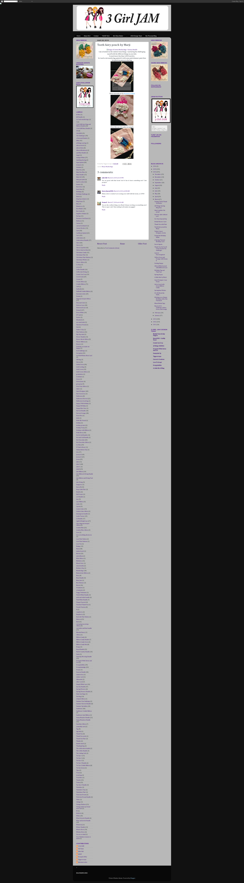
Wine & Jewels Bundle (82, 818)
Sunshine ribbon (81, 724)
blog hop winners (81, 199)
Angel (78, 155)
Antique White (80, 157)
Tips (77, 770)
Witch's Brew (80, 829)
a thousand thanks (81, 138)
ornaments (79, 590)
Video (78, 799)
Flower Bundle (80, 337)
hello (77, 418)
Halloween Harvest (82, 398)
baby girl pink (80, 179)
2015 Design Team (136, 36)
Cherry (78, 245)
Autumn (78, 167)
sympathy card (80, 726)
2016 (155, 166)
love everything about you (84, 535)
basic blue (79, 189)
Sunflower (79, 708)
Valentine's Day (80, 790)
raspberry (79, 612)
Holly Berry (79, 432)
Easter (78, 317)
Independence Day (81, 449)
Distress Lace (80, 305)
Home (78, 36)
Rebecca (78, 619)
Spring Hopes (159, 274)
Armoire (78, 165)
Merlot (78, 553)
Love (77, 532)
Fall (77, 327)
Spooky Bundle (80, 686)
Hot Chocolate (80, 440)
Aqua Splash (80, 162)
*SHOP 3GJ (106, 36)
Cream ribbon (80, 281)
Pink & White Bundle (82, 595)
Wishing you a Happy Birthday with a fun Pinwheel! (161, 299)
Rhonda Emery (80, 632)
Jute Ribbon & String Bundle (84, 474)
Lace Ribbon (79, 501)
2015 (155, 169)
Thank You (79, 734)
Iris (77, 452)
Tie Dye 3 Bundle (81, 763)
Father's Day (80, 329)
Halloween (79, 396)
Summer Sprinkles (81, 706)
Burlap (78, 216)
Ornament (79, 587)
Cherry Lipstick (81, 247)
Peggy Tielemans (81, 592)
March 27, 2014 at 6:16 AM (116, 202)
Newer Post (102, 244)
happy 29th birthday (82, 403)
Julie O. (78, 466)
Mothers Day (80, 568)
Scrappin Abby (82, 856)
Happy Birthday (81, 406)
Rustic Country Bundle (83, 651)
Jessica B (78, 454)
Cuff (77, 286)
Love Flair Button (81, 539)
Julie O (78, 464)
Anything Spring (81, 160)
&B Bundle (79, 117)
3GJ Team (81, 848)
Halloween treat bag (82, 401)
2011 (155, 324)
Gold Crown (79, 369)
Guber (78, 389)
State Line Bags (80, 694)
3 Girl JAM (81, 846)
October (157, 180)
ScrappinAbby (80, 665)
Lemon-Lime (80, 509)
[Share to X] (127, 164)
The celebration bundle (83, 748)
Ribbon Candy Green (82, 642)
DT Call (78, 315)
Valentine (79, 787)
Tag (77, 729)
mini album (79, 556)
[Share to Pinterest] (131, 164)
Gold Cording (80, 367)
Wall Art (78, 813)
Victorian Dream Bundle (83, 797)
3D (77, 131)
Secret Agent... (159, 244)
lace (77, 499)
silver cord (79, 682)
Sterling (78, 696)
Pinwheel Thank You (82, 604)
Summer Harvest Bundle (83, 703)
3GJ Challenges (80, 135)
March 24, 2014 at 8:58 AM (122, 191)
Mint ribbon (79, 558)
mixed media (80, 566)
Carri (77, 235)
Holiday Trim (80, 427)
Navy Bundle (80, 578)
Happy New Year (81, 408)
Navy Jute (79, 580)
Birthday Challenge (82, 194)
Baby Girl (79, 177)
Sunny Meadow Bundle (83, 717)
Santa (77, 654)
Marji (103, 166)
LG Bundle (79, 518)
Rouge (78, 647)
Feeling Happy (159, 263)
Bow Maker (79, 208)
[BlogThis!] (125, 164)
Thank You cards (81, 736)
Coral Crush (79, 277)
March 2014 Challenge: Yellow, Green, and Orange (161, 307)
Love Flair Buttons (81, 541)
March (157, 199)
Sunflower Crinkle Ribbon (84, 711)
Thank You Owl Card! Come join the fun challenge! (161, 248)
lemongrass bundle (82, 514)
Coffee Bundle (80, 269)
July (156, 188)
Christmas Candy (81, 252)
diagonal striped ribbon (83, 298)
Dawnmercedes (80, 294)
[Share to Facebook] (129, 164)
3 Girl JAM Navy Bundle (83, 128)
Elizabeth (79, 320)
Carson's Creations (158, 359)
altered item (79, 148)
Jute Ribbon (79, 471)
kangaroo (79, 484)
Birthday (78, 191)
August (157, 185)
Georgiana (79, 353)
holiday (78, 423)
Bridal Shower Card (160, 221)
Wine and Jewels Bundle (83, 820)
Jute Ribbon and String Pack (84, 478)
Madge (78, 546)
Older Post (142, 244)
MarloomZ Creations (129, 93)
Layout (78, 506)
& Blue (78, 114)
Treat (78, 772)
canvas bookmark (81, 226)
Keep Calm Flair (81, 489)
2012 (155, 322)
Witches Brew (80, 832)
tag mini (78, 731)
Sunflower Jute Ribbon (83, 715)
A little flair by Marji (161, 277)
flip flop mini (80, 334)
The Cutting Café (81, 753)
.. (126, 36)
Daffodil (78, 289)
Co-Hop (78, 264)
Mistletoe (79, 561)
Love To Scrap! (157, 362)
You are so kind (80, 834)
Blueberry (79, 206)
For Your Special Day (161, 219)
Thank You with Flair (161, 224)
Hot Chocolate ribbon (82, 442)
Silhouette (79, 679)
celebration (79, 238)
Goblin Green (80, 364)
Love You (79, 544)
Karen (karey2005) (107, 191)
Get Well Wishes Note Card (84, 355)
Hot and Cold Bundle (82, 437)
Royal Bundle (80, 649)
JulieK (78, 469)
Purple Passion (80, 607)
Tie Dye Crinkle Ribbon (83, 765)
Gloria (78, 362)
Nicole (78, 585)
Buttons (78, 221)
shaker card (79, 677)
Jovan (78, 459)
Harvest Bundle (80, 410)
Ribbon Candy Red (81, 644)
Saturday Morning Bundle (84, 656)
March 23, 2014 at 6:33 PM (116, 178)
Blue (77, 204)
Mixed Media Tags (160, 303)
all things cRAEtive (158, 346)
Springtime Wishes (160, 290)
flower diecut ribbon (82, 339)
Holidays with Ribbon (82, 430)
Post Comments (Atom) (112, 248)
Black (77, 196)
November (158, 177)
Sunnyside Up (157, 353)
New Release (80, 583)
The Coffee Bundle (81, 751)
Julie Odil (104, 178)
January (157, 315)
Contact (96, 36)
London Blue (80, 527)
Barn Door (79, 187)
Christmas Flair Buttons (83, 257)
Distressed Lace (81, 307)
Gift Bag (78, 359)
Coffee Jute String (81, 272)
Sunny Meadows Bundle (83, 720)
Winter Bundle (80, 827)
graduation (79, 374)
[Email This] (123, 164)
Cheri (77, 243)
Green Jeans (79, 381)
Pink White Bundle (81, 600)
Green (78, 379)
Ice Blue (78, 445)
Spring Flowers (81, 689)
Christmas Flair (81, 255)
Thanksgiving (80, 746)
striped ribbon (80, 699)
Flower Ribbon (80, 341)
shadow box (79, 674)
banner (78, 184)
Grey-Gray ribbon (81, 386)
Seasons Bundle (81, 672)
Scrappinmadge (81, 667)
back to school (80, 182)
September (158, 182)
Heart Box (79, 415)
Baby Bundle (80, 174)
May (156, 193)
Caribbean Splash (81, 233)
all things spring (81, 143)
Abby (77, 140)
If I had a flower (81, 447)
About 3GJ (87, 36)
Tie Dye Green (80, 768)
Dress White (80, 312)
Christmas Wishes (81, 260)
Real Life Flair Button (82, 617)
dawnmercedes (82, 862)
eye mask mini (80, 322)
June (156, 191)
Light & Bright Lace (82, 521)
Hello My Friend (81, 420)
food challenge (80, 350)
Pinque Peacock (81, 602)
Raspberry (79, 614)
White (78, 816)
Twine (78, 782)
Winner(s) (79, 824)
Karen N (78, 487)
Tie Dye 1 (79, 755)
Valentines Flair (81, 792)
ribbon (78, 634)
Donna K (104, 202)
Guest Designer (80, 391)
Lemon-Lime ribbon (82, 511)
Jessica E (78, 457)
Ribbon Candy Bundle (82, 639)
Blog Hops (79, 201)
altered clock (80, 145)
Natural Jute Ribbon (82, 573)
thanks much (80, 743)
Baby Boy (79, 170)
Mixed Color (79, 563)
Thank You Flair (81, 738)
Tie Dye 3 (79, 760)
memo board (80, 551)
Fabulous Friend (81, 324)
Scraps (78, 669)
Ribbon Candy (80, 637)
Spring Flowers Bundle (83, 691)
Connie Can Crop (81, 274)
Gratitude (79, 376)
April (156, 196)
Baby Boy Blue (80, 172)
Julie (77, 462)
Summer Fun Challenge (83, 701)
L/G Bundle (79, 497)
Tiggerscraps (82, 859)
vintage (78, 802)
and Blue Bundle (81, 153)
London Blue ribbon (82, 530)
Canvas (78, 223)
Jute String (79, 482)
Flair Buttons (80, 332)
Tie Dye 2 (79, 758)
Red (77, 621)
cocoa (78, 267)
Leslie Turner (80, 516)
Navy (77, 575)
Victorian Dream (81, 794)
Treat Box (79, 777)
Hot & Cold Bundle (81, 435)
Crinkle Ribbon (80, 284)
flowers (78, 344)
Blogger (132, 878)
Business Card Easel (82, 218)
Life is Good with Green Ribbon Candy (159, 286)
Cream (78, 279)
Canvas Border (80, 228)
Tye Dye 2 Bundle (81, 785)
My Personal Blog (151, 36)
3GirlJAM (79, 133)
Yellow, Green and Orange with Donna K (161, 259)
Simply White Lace (81, 684)
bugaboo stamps (81, 213)
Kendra (78, 492)
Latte (77, 504)
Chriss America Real (82, 250)
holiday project (80, 425)
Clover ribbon (80, 262)
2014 (155, 172)
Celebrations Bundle (82, 240)
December (158, 174)
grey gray (79, 384)
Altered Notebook (81, 150)
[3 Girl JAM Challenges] (84, 107)
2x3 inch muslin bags (82, 119)
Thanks (78, 741)
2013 (155, 319)
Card (77, 230)
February (158, 312)
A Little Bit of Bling (158, 368)
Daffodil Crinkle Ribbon (83, 291)
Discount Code (80, 303)
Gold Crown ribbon (82, 372)
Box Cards (79, 211)
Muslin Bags (109, 166)
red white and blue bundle (84, 628)
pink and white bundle (82, 597)
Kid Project (79, 494)
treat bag (79, 775)
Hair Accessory (80, 393)
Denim (78, 296)
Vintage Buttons (81, 804)
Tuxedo (78, 780)
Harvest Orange (81, 413)
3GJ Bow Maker (118, 36)
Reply (103, 185)
